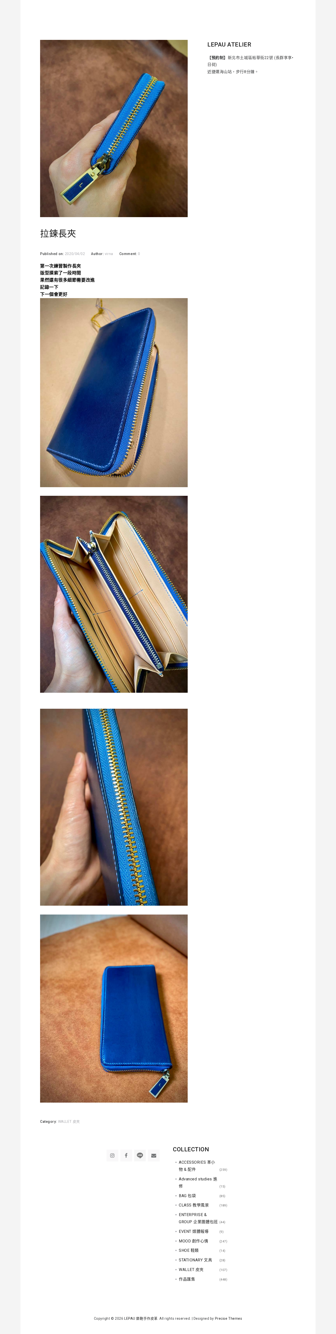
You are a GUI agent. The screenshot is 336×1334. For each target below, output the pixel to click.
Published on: (52, 254)
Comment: (128, 254)
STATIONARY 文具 (195, 1260)
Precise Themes (228, 1318)
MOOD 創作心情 (193, 1241)
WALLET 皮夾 (69, 1122)
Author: (98, 254)
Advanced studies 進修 (198, 1183)
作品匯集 (187, 1279)
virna (109, 254)
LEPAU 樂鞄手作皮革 (141, 1318)
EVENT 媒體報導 (194, 1231)
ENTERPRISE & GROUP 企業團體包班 (198, 1218)
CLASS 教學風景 (194, 1205)
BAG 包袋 (187, 1195)
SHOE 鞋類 (189, 1250)
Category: (49, 1122)
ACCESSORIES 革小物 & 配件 (197, 1166)
